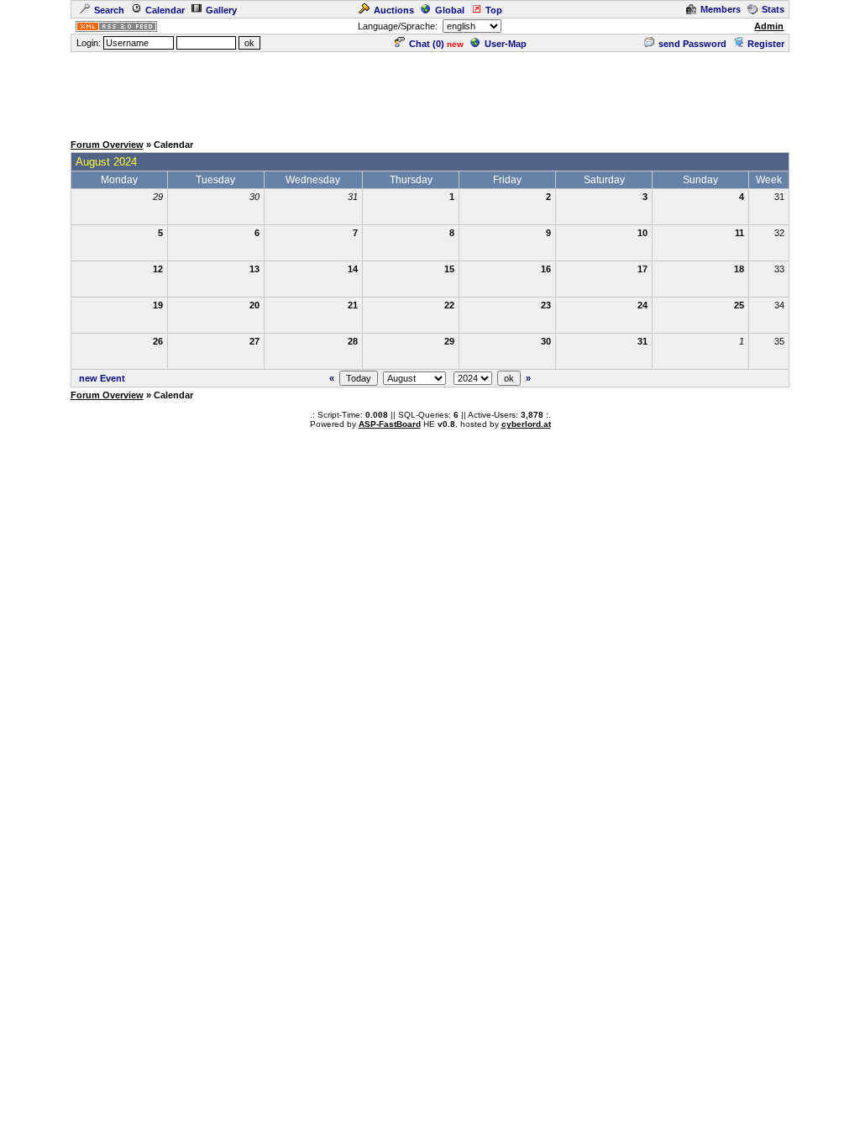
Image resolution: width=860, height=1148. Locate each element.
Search (109, 10)
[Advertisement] (430, 91)
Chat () (426, 44)
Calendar (165, 10)
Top (493, 10)
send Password (692, 44)
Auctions (394, 10)
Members (720, 9)
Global (449, 10)
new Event (102, 378)
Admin (769, 26)
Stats (773, 9)
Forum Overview (107, 145)
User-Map (506, 44)
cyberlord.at (526, 424)
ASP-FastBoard (390, 424)
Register (765, 44)
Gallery (221, 10)
